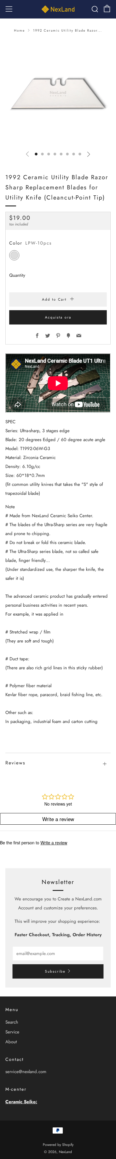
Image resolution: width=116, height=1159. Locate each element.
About (11, 1042)
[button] (36, 154)
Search (11, 1022)
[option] (58, 93)
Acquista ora (58, 317)
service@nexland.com (25, 1071)
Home (19, 30)
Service (12, 1032)
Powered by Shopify (58, 1144)
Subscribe (55, 971)
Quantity (17, 275)
